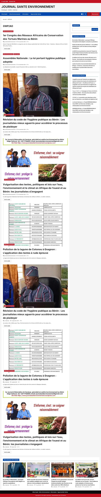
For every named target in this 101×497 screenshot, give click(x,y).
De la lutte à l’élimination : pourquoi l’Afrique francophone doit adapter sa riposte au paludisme (14, 481)
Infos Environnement (14, 14)
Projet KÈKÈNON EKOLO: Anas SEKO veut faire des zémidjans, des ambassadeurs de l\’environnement (85, 103)
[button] (85, 14)
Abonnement (95, 14)
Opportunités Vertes (36, 14)
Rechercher (76, 25)
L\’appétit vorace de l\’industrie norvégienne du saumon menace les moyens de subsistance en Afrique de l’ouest (84, 86)
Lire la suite (7, 49)
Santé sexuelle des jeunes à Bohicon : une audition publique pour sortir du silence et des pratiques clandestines (85, 46)
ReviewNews (55, 495)
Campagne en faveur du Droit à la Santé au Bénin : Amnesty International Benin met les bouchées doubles (85, 92)
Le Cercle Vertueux (77, 102)
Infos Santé (4, 14)
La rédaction (6, 320)
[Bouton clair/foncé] (82, 14)
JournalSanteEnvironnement (10, 41)
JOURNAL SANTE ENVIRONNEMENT (28, 7)
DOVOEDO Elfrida (77, 108)
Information (25, 14)
